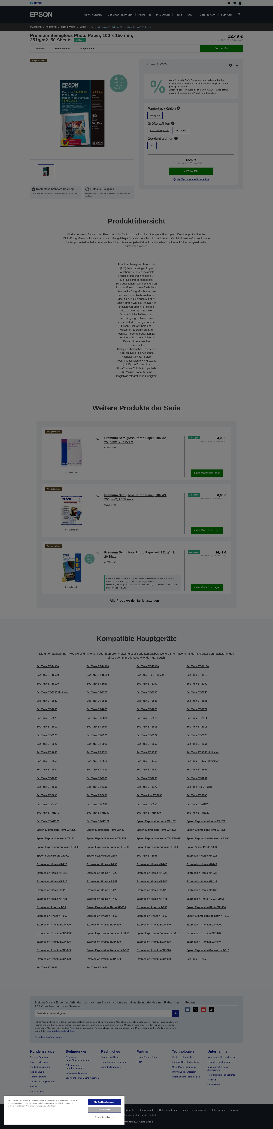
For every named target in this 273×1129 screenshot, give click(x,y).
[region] (64, 1110)
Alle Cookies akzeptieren (104, 1102)
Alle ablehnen (104, 1109)
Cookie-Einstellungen (104, 1117)
